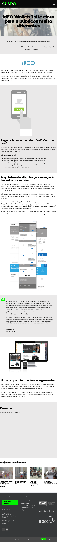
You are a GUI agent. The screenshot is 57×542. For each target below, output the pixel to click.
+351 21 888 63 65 (6, 514)
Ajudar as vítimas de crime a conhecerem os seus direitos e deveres (6, 483)
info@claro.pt (5, 513)
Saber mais (50, 539)
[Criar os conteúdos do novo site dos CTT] (21, 468)
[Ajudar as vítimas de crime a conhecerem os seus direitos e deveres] (6, 468)
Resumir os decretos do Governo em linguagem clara (34, 483)
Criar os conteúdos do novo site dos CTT (20, 482)
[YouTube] (3, 529)
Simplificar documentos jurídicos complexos (50, 482)
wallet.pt (17, 412)
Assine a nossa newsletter (7, 502)
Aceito (43, 539)
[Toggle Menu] (53, 4)
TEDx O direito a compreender (27, 505)
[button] (1, 477)
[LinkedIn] (7, 529)
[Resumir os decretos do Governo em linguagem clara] (36, 468)
